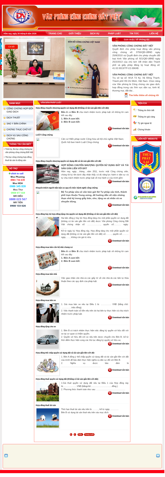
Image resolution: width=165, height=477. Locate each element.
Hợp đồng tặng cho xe (46, 326)
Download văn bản (120, 128)
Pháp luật (114, 33)
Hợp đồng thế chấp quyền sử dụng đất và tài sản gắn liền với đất (65, 353)
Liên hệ (153, 33)
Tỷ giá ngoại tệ (145, 123)
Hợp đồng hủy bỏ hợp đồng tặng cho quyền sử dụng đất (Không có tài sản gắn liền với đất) (77, 214)
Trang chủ (55, 33)
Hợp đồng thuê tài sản (46, 405)
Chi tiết (11, 47)
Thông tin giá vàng (146, 117)
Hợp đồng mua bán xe (46, 300)
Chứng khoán (144, 129)
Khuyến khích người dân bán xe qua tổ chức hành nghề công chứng (67, 188)
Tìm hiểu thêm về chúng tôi (144, 95)
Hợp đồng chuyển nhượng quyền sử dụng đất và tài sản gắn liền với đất (68, 161)
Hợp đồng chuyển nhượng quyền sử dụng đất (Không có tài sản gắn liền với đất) (72, 108)
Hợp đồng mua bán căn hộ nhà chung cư (54, 247)
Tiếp (80, 434)
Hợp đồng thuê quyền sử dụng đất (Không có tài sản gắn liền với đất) (67, 379)
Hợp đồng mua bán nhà (46, 274)
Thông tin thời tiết (146, 110)
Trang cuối (89, 434)
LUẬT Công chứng (44, 135)
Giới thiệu (75, 33)
